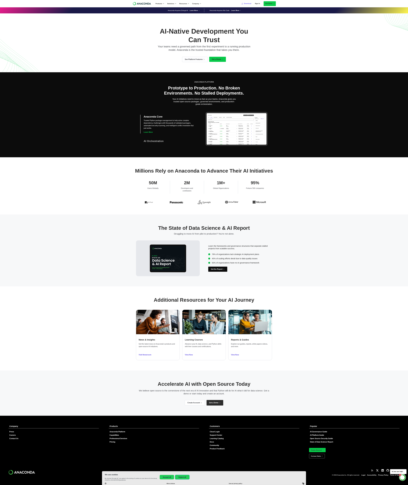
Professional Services (118, 436)
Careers (12, 432)
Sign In (257, 3)
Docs (212, 439)
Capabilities (114, 432)
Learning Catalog (217, 436)
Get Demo (268, 3)
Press (11, 429)
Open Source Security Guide (321, 436)
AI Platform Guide (317, 432)
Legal (363, 472)
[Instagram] (393, 468)
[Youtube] (398, 468)
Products (159, 3)
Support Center (216, 432)
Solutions (170, 3)
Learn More (148, 140)
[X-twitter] (377, 468)
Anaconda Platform (117, 429)
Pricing (112, 439)
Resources (183, 3)
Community (214, 443)
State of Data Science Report (321, 439)
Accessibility (371, 472)
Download (247, 3)
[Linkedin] (382, 468)
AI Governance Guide (318, 429)
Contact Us (13, 436)
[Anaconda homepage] (142, 3)
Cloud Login (215, 429)
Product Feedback (217, 446)
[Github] (387, 468)
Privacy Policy (383, 472)
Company (195, 3)
